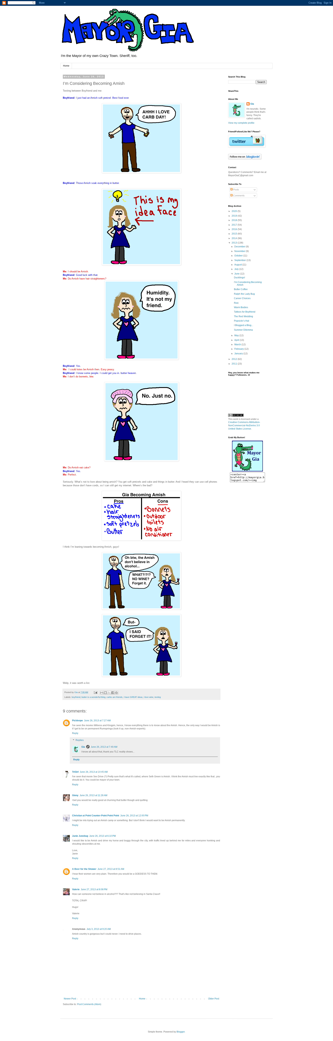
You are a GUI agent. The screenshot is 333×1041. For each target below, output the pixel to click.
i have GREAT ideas (133, 697)
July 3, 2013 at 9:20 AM (99, 929)
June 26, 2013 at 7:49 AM (104, 747)
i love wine (148, 697)
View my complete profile (241, 123)
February (239, 349)
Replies (80, 740)
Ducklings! (239, 277)
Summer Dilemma (243, 330)
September (240, 260)
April (237, 340)
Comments (239, 195)
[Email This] (102, 693)
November (240, 251)
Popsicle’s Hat (241, 320)
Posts (236, 189)
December (240, 246)
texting (158, 697)
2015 (235, 233)
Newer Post (70, 998)
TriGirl (75, 772)
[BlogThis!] (105, 693)
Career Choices (242, 298)
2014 (235, 238)
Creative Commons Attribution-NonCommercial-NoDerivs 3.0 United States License (244, 425)
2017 (235, 225)
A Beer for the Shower (84, 869)
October (238, 255)
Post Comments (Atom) (89, 1004)
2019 (235, 215)
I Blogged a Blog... (243, 325)
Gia (83, 747)
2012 (235, 359)
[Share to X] (109, 693)
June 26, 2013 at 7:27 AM (97, 720)
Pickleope (77, 720)
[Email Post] (95, 692)
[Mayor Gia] (247, 470)
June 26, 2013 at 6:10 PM (102, 836)
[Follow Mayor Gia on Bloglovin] (245, 158)
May (236, 335)
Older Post (213, 998)
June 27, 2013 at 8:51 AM (111, 869)
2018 (235, 220)
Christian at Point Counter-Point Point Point (95, 815)
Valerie (76, 889)
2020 (235, 211)
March (237, 344)
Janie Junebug (80, 836)
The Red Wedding (243, 316)
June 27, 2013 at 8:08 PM (94, 889)
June (237, 273)
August (238, 264)
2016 (235, 229)
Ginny (75, 795)
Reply (75, 733)
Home (66, 65)
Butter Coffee (241, 289)
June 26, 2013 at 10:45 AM (94, 772)
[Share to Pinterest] (116, 693)
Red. (236, 303)
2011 (235, 363)
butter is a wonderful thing (93, 697)
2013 (235, 242)
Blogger (181, 1031)
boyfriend (76, 697)
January (238, 353)
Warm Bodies (241, 307)
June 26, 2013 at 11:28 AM (93, 795)
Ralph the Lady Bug (244, 294)
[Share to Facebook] (113, 693)
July (236, 269)
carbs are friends (115, 697)
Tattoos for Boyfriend (244, 311)
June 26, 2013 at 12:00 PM (134, 815)
